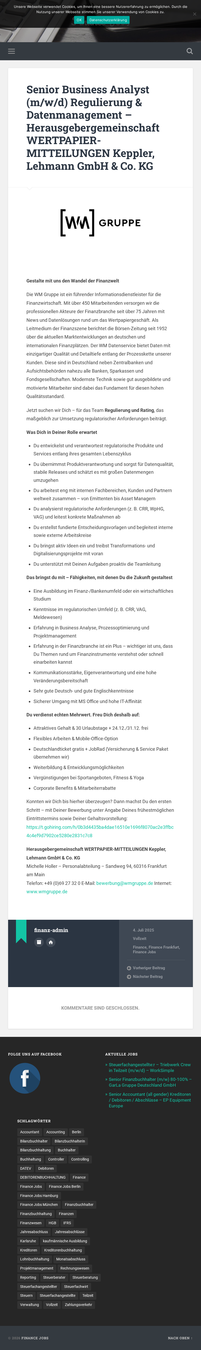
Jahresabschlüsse (70, 1232)
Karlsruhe (28, 1241)
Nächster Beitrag (148, 976)
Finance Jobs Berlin (65, 1186)
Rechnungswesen (74, 1268)
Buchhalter (67, 1150)
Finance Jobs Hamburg (39, 1196)
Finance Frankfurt (164, 947)
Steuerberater (54, 1277)
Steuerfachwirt (76, 1286)
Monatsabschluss (70, 1259)
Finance (140, 947)
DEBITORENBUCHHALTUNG (43, 1177)
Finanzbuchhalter (79, 1204)
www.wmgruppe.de (47, 891)
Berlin (76, 1132)
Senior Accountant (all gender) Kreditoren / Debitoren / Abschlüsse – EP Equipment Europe (150, 1100)
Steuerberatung (85, 1277)
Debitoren (46, 1168)
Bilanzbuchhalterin (70, 1141)
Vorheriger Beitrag (149, 968)
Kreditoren (28, 1250)
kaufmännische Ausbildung (65, 1241)
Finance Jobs (144, 952)
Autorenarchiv (39, 942)
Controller (56, 1159)
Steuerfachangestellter (38, 1286)
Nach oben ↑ (180, 1338)
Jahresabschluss (34, 1232)
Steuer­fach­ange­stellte (57, 1295)
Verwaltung (29, 1305)
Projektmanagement (36, 1268)
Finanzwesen (31, 1223)
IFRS (67, 1223)
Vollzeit (139, 938)
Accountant (29, 1132)
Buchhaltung (30, 1159)
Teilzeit (87, 1295)
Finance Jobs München (39, 1204)
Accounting (55, 1132)
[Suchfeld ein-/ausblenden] (190, 51)
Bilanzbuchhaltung (35, 1150)
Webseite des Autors (50, 942)
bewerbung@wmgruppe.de (124, 883)
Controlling (80, 1159)
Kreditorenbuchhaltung (63, 1250)
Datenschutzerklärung (108, 20)
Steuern (26, 1295)
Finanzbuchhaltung (36, 1214)
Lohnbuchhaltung (34, 1259)
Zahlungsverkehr (78, 1305)
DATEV (25, 1168)
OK (79, 20)
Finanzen (66, 1214)
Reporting (28, 1277)
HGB (52, 1223)
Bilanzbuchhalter (34, 1141)
